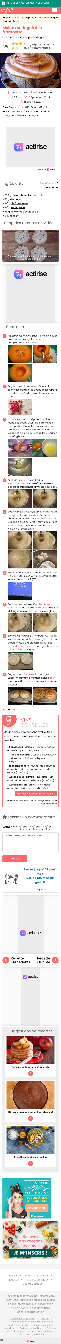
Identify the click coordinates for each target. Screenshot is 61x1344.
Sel (13, 111)
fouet (24, 480)
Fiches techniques (36, 1279)
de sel (15, 215)
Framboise (36, 111)
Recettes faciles (20, 1275)
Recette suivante (43, 960)
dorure (27, 674)
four (40, 576)
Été (27, 107)
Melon (46, 111)
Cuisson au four (17, 107)
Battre (24, 483)
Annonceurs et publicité (22, 1318)
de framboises (19, 203)
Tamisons (44, 604)
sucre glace (18, 207)
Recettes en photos (25, 17)
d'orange (15, 199)
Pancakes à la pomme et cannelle (30, 1067)
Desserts (35, 107)
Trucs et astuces (31, 1284)
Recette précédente (21, 960)
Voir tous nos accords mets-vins (35, 793)
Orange (6, 115)
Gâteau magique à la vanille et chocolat (30, 1112)
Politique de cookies (30, 1328)
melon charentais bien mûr (27, 195)
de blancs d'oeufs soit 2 (24, 211)
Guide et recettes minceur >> (30, 3)
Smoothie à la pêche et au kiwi (30, 1157)
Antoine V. (18, 709)
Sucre (15, 115)
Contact (45, 1318)
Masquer (20, 646)
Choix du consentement (31, 1334)
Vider (38, 339)
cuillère (18, 525)
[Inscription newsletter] (30, 1240)
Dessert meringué (28, 115)
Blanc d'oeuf (23, 111)
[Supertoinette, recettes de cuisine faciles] (7, 10)
